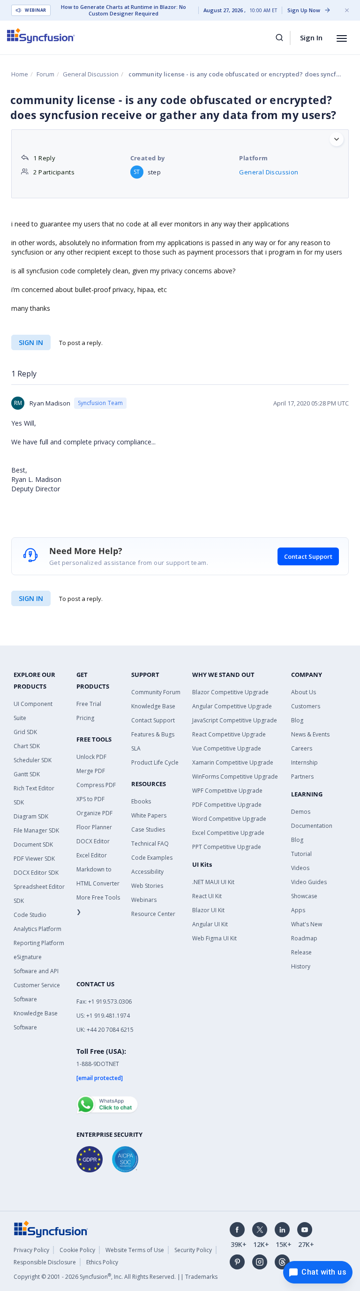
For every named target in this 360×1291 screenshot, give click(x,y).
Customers (305, 706)
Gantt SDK (27, 774)
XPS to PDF (90, 799)
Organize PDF (94, 813)
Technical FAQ (150, 844)
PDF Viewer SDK (34, 859)
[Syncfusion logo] (41, 35)
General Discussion (91, 74)
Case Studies (148, 829)
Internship (304, 762)
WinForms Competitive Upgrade (235, 777)
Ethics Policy (102, 1262)
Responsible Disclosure (45, 1262)
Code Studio (30, 915)
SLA (136, 748)
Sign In (311, 37)
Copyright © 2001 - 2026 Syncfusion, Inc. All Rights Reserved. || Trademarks (116, 1277)
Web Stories (147, 886)
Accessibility (147, 872)
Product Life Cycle (155, 762)
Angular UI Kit (210, 924)
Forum (45, 74)
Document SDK (33, 844)
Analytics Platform (37, 929)
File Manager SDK (36, 830)
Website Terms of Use (134, 1250)
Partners (302, 777)
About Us (303, 692)
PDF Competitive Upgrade (227, 805)
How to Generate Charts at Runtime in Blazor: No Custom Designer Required (123, 10)
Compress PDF (96, 785)
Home (19, 74)
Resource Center (153, 914)
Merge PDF (90, 771)
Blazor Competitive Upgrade (230, 692)
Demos (300, 812)
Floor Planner (94, 827)
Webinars (144, 900)
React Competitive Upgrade (229, 734)
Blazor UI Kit (208, 910)
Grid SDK (25, 732)
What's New (306, 924)
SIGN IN (31, 598)
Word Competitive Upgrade (229, 819)
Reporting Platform (39, 943)
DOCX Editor (93, 841)
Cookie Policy (77, 1250)
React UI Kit (207, 896)
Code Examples (151, 858)
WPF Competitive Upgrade (227, 791)
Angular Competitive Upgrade (232, 706)
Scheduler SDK (33, 760)
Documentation (311, 826)
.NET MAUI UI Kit (213, 882)
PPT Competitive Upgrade (226, 847)
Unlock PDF (91, 757)
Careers (301, 748)
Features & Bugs (152, 734)
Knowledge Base (153, 706)
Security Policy (193, 1250)
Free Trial (88, 704)
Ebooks (141, 801)
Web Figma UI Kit (214, 938)
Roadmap (304, 938)
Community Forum (155, 692)
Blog (297, 720)
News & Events (310, 734)
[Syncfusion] (51, 1228)
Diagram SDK (31, 816)
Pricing (85, 718)
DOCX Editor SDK (36, 873)
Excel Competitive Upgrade (228, 833)
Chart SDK (27, 746)
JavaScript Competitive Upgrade (234, 720)
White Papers (148, 815)
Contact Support (308, 556)
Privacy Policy (31, 1250)
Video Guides (309, 882)
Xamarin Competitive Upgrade (232, 762)
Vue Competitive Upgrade (226, 748)
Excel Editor (91, 855)
